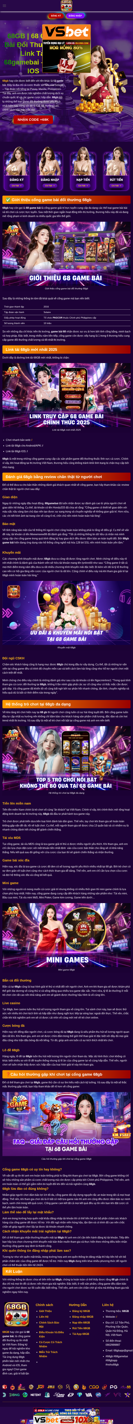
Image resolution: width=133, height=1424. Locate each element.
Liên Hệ (43, 1316)
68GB (5, 1332)
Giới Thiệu (45, 1311)
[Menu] (4, 6)
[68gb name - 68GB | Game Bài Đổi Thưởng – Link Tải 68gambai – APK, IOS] (66, 5)
